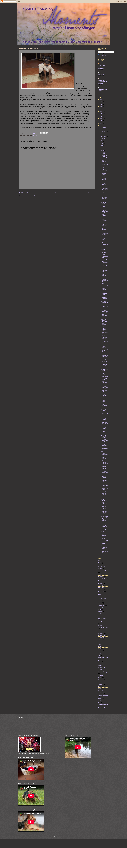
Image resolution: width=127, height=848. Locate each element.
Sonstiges (100, 669)
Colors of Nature (102, 578)
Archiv (99, 563)
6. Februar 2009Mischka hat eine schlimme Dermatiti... (104, 197)
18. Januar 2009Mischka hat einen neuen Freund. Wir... (104, 213)
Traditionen (101, 679)
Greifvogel (100, 596)
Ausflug (100, 568)
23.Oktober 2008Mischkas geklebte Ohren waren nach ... (104, 313)
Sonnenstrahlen (102, 667)
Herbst (99, 600)
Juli (102, 141)
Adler (99, 560)
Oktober (103, 133)
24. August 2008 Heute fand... (104, 395)
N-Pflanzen (101, 637)
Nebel (99, 644)
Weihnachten (101, 690)
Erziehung (100, 585)
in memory (100, 607)
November (104, 131)
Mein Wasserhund (102, 621)
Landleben (100, 614)
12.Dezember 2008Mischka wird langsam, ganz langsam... (104, 272)
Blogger (73, 836)
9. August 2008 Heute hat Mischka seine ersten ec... (104, 447)
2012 (101, 118)
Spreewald (100, 675)
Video (99, 686)
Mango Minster (101, 616)
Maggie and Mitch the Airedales (101, 67)
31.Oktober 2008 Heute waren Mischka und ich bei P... (104, 304)
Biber (99, 574)
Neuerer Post (23, 192)
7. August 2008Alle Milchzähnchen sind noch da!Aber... (104, 455)
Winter (99, 698)
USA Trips (100, 682)
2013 (101, 116)
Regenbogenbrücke (103, 657)
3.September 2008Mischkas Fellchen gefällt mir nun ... (104, 389)
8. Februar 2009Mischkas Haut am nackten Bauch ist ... (104, 189)
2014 (101, 113)
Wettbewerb (101, 693)
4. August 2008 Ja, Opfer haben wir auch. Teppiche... (104, 463)
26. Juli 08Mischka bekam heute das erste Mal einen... (104, 503)
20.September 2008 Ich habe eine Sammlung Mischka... (104, 364)
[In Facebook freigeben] (45, 133)
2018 (101, 104)
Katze (99, 609)
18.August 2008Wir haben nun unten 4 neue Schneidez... (104, 403)
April (102, 148)
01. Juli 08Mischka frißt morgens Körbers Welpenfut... (104, 535)
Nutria (99, 648)
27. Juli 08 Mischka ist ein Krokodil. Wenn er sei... (104, 494)
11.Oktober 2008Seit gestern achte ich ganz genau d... (104, 330)
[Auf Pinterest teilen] (47, 133)
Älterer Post (90, 192)
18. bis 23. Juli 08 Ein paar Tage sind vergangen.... (104, 519)
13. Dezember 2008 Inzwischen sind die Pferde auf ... (104, 263)
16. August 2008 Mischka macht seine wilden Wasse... (104, 413)
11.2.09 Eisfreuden (104, 220)
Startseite (57, 192)
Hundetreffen (101, 605)
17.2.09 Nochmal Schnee (104, 178)
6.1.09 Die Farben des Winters (104, 233)
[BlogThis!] (42, 133)
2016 (101, 109)
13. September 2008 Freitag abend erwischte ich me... (104, 381)
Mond (99, 631)
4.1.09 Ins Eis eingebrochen (104, 246)
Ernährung (100, 583)
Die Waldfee (101, 74)
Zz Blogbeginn (36, 135)
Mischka (100, 625)
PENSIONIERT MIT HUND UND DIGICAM (102, 82)
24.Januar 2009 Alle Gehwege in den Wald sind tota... (104, 205)
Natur (99, 642)
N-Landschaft (101, 635)
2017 (101, 106)
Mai (102, 145)
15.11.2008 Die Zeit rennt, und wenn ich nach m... (104, 288)
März (102, 150)
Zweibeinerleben (102, 708)
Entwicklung (101, 581)
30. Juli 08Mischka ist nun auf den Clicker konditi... (104, 486)
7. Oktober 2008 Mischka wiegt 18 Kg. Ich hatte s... (104, 348)
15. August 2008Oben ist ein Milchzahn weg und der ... (104, 422)
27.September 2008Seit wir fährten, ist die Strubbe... (104, 356)
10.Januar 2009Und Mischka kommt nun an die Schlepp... (104, 226)
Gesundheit (101, 592)
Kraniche (100, 611)
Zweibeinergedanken (103, 704)
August (103, 138)
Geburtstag (101, 589)
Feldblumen (101, 587)
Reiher (99, 661)
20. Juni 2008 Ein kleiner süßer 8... (104, 542)
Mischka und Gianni (103, 627)
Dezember (103, 127)
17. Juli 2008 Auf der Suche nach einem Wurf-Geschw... (104, 526)
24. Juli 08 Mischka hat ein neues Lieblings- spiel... (104, 511)
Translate (104, 55)
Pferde (99, 650)
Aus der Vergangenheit (101, 565)
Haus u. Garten (102, 598)
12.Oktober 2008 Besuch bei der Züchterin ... (104, 322)
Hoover (100, 603)
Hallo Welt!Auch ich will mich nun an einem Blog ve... (104, 549)
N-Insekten (101, 633)
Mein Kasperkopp (102, 618)
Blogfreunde (101, 576)
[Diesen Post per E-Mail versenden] (41, 133)
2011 (101, 121)
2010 (101, 123)
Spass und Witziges (103, 672)
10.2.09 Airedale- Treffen (104, 183)
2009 (101, 125)
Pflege (99, 653)
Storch (99, 677)
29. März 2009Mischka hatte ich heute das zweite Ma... (104, 155)
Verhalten (100, 684)
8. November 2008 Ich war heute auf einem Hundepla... (104, 296)
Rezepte (100, 663)
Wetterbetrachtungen (103, 695)
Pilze (99, 655)
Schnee (100, 665)
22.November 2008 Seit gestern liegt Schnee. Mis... (104, 280)
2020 (101, 101)
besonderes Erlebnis (103, 571)
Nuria (99, 646)
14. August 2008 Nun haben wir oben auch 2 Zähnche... (104, 430)
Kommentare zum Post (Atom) (32, 195)
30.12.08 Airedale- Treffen (104, 251)
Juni (102, 143)
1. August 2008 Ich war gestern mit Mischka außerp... (104, 479)
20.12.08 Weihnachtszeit (104, 256)
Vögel (99, 688)
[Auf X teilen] (44, 133)
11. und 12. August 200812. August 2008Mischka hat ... (104, 438)
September (104, 136)
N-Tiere (100, 639)
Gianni (99, 594)
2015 (101, 111)
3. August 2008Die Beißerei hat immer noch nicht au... (104, 471)
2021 (101, 99)
